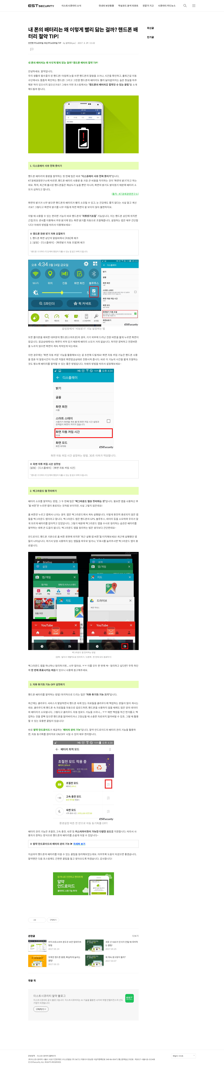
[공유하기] (39, 920)
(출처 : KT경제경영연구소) (125, 194)
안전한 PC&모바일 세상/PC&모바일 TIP (44, 43)
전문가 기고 (148, 5)
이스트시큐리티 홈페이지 (46, 1055)
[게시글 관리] (42, 920)
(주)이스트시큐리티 (35, 1059)
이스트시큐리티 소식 (71, 5)
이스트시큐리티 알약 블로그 (49, 996)
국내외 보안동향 (106, 5)
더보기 (135, 936)
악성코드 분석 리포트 (128, 5)
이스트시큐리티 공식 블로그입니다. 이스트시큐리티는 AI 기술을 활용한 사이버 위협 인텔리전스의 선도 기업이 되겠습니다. (78, 1001)
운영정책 (31, 1055)
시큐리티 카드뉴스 (167, 5)
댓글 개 (32, 980)
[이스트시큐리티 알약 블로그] (41, 5)
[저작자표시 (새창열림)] (60, 920)
